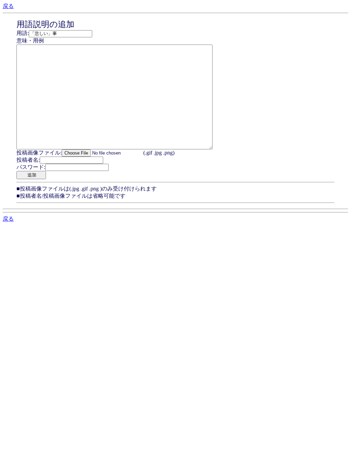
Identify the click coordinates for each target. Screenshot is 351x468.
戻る (8, 6)
